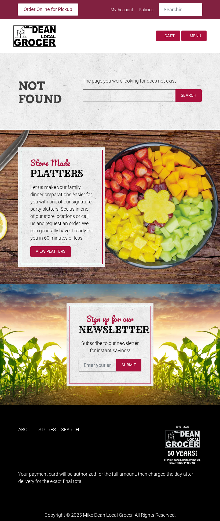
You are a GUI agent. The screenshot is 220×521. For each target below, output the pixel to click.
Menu (195, 36)
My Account (122, 9)
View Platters (50, 251)
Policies (146, 9)
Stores (47, 429)
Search (188, 95)
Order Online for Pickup (48, 9)
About (26, 429)
